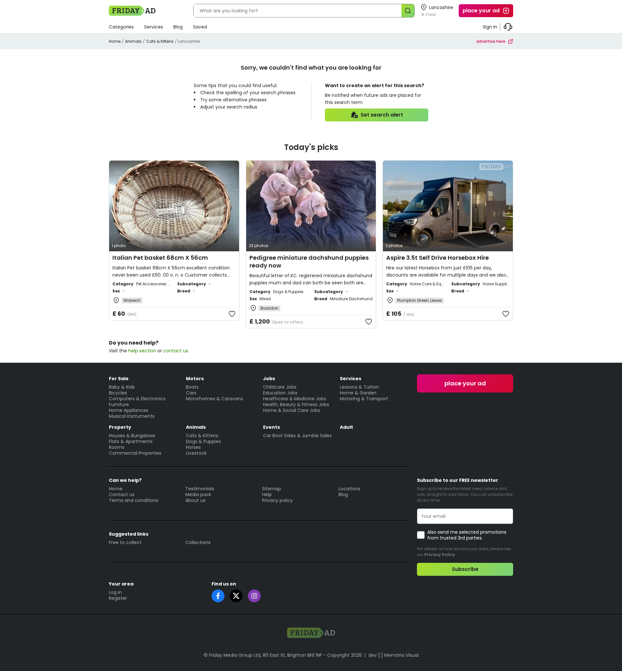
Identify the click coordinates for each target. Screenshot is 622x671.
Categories (121, 27)
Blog (178, 27)
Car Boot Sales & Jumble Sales (297, 435)
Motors (195, 378)
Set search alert (382, 115)
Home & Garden (358, 393)
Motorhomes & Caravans (214, 399)
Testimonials (199, 488)
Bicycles (118, 393)
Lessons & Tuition (359, 387)
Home (115, 41)
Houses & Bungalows (132, 435)
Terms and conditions (133, 500)
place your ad (481, 10)
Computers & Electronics (137, 399)
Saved (200, 27)
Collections (198, 542)
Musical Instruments (132, 416)
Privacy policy (277, 500)
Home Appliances (128, 410)
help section (142, 350)
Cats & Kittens (160, 41)
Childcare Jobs (279, 387)
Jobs (269, 378)
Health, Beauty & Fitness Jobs (296, 404)
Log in (115, 592)
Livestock (196, 453)
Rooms (116, 447)
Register (118, 598)
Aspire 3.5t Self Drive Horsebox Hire (437, 258)
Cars (191, 393)
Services (153, 27)
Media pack (198, 494)
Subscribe (465, 569)
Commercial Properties (135, 453)
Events (271, 427)
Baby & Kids (122, 387)
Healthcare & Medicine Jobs (294, 399)
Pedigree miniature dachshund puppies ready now (309, 261)
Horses (193, 447)
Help (267, 494)
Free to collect (125, 542)
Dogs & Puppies (203, 441)
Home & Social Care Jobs (291, 410)
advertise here (490, 41)
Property (120, 427)
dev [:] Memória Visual (393, 655)
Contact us (121, 494)
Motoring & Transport (364, 399)
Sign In (490, 27)
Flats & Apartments (131, 441)
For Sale (119, 378)
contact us (175, 350)
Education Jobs (280, 393)
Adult (346, 427)
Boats (192, 387)
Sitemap (271, 488)
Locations (349, 488)
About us (195, 500)
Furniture (119, 404)
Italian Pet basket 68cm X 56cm (160, 258)
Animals (133, 41)
